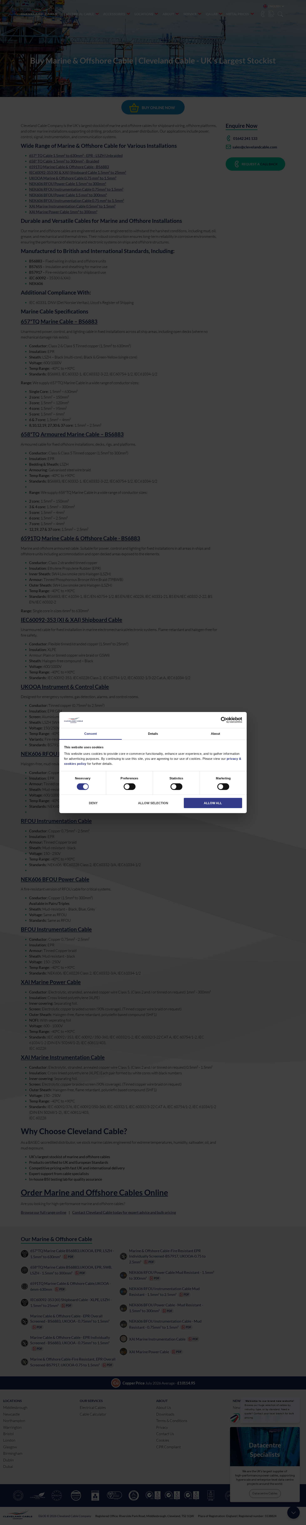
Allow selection (153, 803)
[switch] (130, 787)
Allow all (213, 803)
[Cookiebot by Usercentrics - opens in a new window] (224, 720)
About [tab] (215, 733)
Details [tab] (153, 733)
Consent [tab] (90, 733)
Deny (93, 803)
